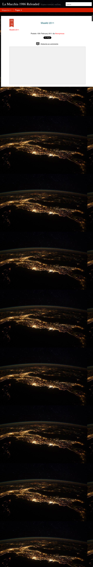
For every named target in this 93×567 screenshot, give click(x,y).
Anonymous (59, 33)
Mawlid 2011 (47, 23)
